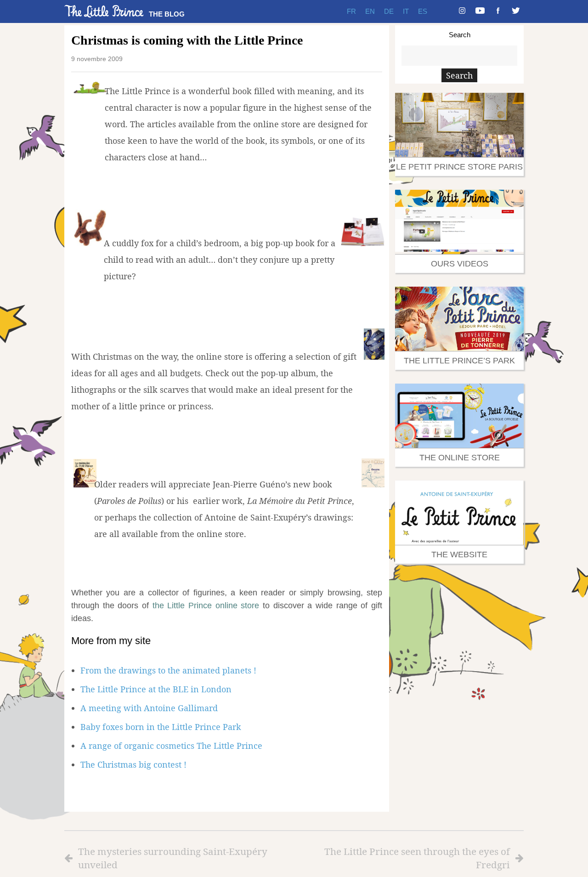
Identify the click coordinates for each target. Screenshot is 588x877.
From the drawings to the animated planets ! (168, 670)
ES (422, 11)
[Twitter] (516, 11)
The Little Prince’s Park (459, 360)
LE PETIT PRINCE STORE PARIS (459, 166)
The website (459, 554)
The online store (459, 457)
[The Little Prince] (104, 11)
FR (351, 11)
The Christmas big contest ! (133, 764)
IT (406, 11)
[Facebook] (498, 11)
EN (370, 11)
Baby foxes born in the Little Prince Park (160, 726)
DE (389, 11)
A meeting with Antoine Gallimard (149, 707)
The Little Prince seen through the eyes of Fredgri (417, 858)
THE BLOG (167, 14)
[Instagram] (462, 11)
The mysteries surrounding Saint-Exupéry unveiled (172, 858)
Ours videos (459, 263)
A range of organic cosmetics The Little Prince (171, 745)
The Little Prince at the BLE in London (156, 689)
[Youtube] (480, 11)
